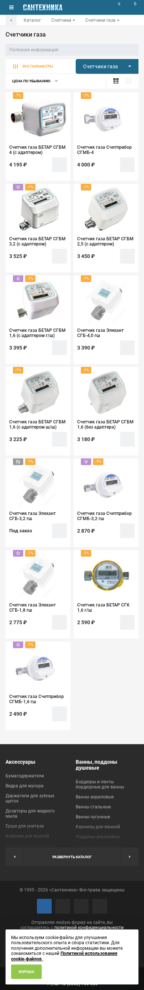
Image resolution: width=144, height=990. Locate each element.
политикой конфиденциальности (89, 927)
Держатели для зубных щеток (30, 798)
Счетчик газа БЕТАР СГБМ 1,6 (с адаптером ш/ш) (37, 424)
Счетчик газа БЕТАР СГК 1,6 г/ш (103, 607)
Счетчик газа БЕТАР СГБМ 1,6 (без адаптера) (105, 424)
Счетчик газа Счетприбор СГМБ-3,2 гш (104, 516)
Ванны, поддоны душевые (96, 765)
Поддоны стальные (96, 846)
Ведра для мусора (25, 785)
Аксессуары (20, 762)
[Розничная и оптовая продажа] (42, 7)
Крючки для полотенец (30, 846)
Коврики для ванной (27, 836)
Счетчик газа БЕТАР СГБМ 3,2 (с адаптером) (37, 241)
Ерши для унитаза (25, 826)
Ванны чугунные (93, 816)
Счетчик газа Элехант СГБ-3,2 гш (32, 516)
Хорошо (26, 972)
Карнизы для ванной (98, 826)
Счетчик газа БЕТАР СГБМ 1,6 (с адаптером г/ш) (37, 333)
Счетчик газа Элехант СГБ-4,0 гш (100, 333)
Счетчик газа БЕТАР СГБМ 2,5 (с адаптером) (105, 241)
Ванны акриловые (95, 797)
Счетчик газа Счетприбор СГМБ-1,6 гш (36, 699)
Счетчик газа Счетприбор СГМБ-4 (104, 150)
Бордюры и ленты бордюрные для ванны (100, 784)
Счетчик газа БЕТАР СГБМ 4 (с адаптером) (37, 150)
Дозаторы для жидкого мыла (30, 813)
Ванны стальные (93, 806)
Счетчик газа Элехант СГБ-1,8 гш (32, 607)
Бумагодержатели (25, 775)
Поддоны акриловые (98, 836)
